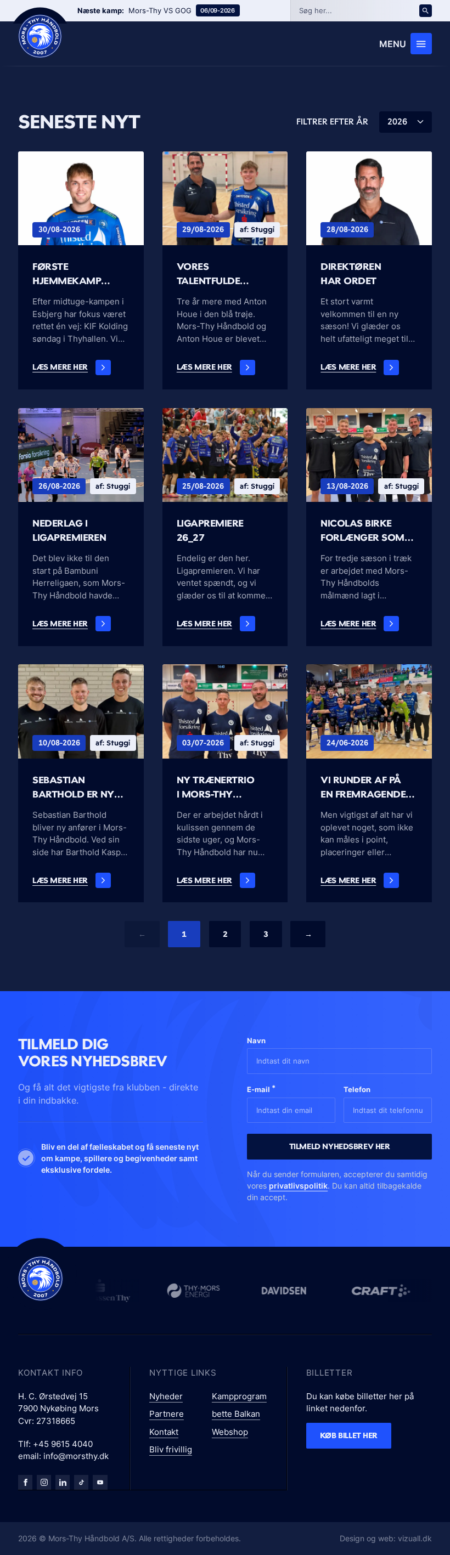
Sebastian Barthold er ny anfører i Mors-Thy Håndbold (74, 787)
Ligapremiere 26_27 (210, 530)
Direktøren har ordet (350, 273)
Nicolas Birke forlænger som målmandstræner (369, 530)
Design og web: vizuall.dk (386, 1538)
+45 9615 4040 (63, 1444)
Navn (256, 1040)
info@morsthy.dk (76, 1456)
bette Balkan (236, 1414)
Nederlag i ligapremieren (69, 530)
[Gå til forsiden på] (40, 36)
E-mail (261, 1088)
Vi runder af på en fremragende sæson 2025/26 (363, 787)
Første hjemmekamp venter (66, 273)
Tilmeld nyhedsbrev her (339, 1146)
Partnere (166, 1414)
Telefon (357, 1089)
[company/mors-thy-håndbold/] (62, 1482)
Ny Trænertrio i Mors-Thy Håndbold (215, 787)
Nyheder (166, 1396)
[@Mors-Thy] (100, 1482)
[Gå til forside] (40, 1278)
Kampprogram (239, 1396)
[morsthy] (25, 1482)
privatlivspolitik (298, 1185)
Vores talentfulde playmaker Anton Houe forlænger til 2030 (208, 273)
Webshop (230, 1432)
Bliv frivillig (170, 1449)
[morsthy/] (44, 1482)
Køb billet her (349, 1435)
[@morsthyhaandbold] (81, 1482)
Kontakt (163, 1432)
